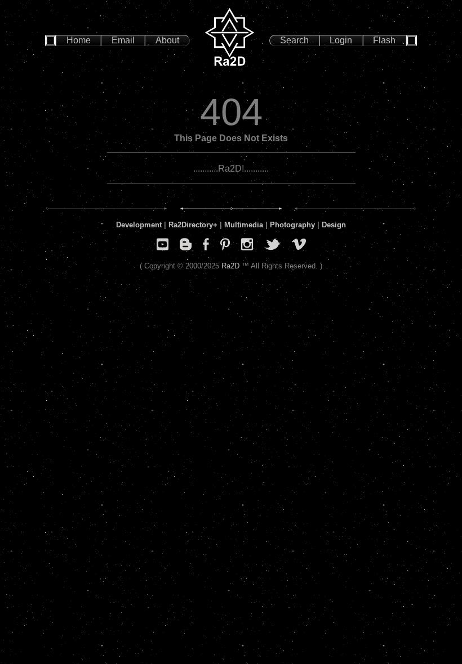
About (167, 40)
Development (139, 225)
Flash (384, 40)
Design (334, 225)
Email (123, 40)
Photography (292, 225)
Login (341, 40)
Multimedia (243, 225)
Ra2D (230, 266)
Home (78, 40)
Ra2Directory (190, 225)
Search (294, 40)
